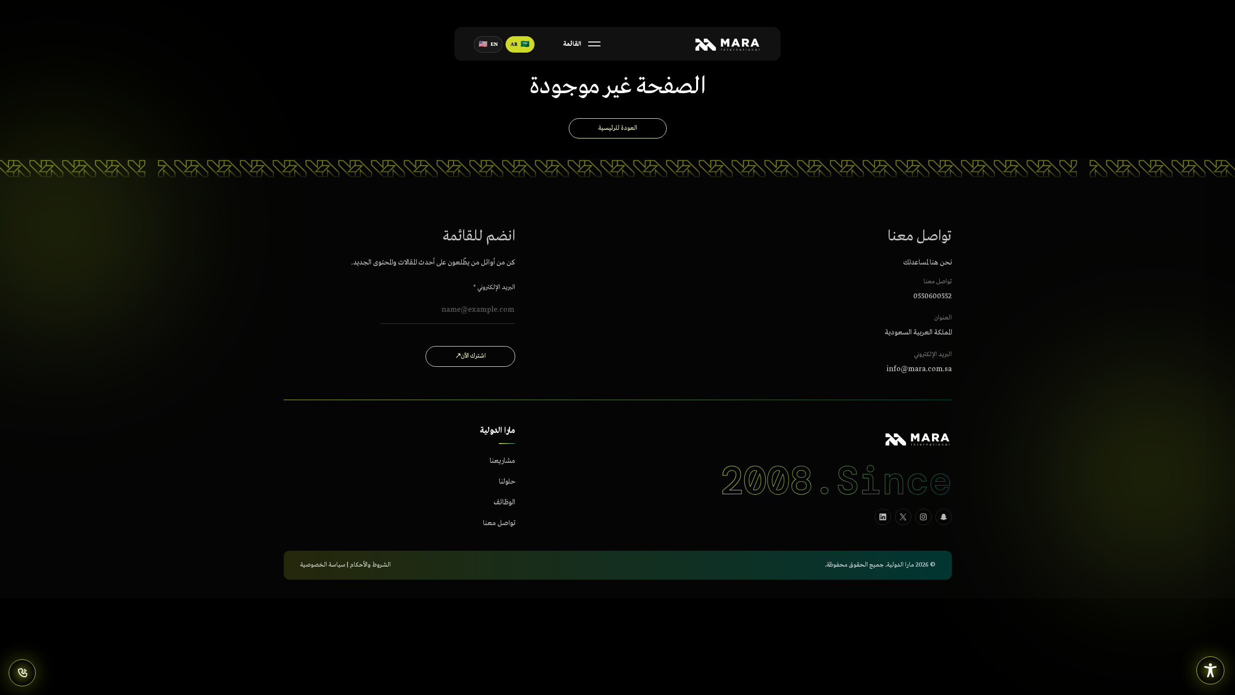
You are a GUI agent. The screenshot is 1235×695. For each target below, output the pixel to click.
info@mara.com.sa (919, 369)
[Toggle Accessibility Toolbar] (1210, 670)
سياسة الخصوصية (322, 565)
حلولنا (507, 481)
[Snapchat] (943, 516)
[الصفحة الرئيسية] (727, 44)
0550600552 (932, 296)
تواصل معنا (499, 523)
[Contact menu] (22, 672)
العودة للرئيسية (617, 128)
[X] (903, 516)
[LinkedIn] (883, 516)
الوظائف (504, 502)
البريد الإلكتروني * (494, 287)
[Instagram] (923, 516)
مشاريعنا (502, 461)
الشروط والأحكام (370, 565)
